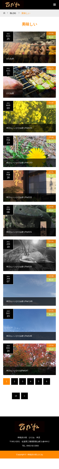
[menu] (54, 4)
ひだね (51, 33)
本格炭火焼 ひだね (35, 454)
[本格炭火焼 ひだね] (30, 431)
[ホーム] (4, 12)
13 (16, 396)
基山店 (51, 37)
